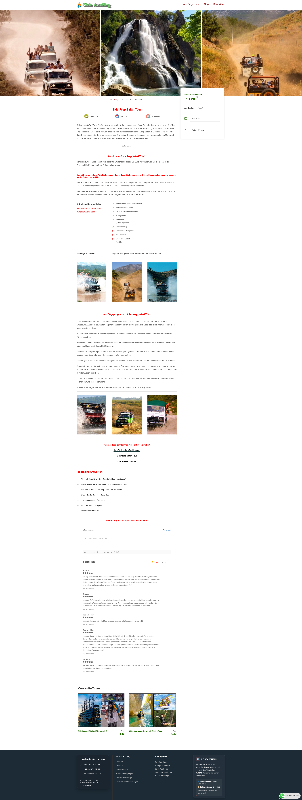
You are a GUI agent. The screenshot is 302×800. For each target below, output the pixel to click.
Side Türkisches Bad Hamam (127, 450)
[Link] (111, 552)
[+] (117, 552)
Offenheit (119, 766)
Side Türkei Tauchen (126, 461)
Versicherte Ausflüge (124, 778)
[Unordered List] (101, 552)
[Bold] (85, 552)
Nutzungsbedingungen (124, 774)
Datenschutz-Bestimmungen (127, 782)
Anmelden (167, 530)
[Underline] (91, 552)
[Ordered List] (98, 552)
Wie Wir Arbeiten (122, 770)
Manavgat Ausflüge (163, 772)
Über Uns (119, 762)
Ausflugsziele (191, 4)
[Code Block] (108, 552)
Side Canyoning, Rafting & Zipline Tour (145, 731)
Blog (206, 4)
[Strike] (94, 552)
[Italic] (88, 552)
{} (114, 552)
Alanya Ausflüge (162, 776)
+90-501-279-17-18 (92, 764)
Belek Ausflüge (161, 769)
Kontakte (218, 4)
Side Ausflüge (161, 762)
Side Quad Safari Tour (127, 456)
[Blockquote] (104, 552)
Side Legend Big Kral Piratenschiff (92, 731)
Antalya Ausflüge (162, 765)
